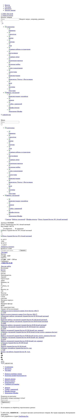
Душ (10, 45)
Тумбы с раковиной (15, 104)
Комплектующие (14, 75)
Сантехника (10, 27)
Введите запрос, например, (31, 19)
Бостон (3, 270)
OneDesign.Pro (23, 416)
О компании (9, 367)
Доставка (8, 7)
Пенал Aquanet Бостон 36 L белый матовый (53, 219)
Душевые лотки (14, 57)
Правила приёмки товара (13, 374)
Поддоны (12, 87)
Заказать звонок (10, 10)
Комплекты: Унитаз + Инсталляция (21, 79)
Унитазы (12, 42)
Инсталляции (13, 53)
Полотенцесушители (16, 60)
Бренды (7, 5)
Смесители (12, 34)
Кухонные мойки (14, 64)
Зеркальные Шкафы (15, 111)
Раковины (12, 30)
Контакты (8, 8)
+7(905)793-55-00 (6, 263)
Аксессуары (13, 72)
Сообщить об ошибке (12, 384)
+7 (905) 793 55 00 (7, 14)
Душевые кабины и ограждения (19, 49)
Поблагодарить (10, 381)
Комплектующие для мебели (18, 96)
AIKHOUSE (6, 115)
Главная (8, 219)
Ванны (11, 38)
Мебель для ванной (12, 92)
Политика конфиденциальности (15, 375)
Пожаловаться (9, 382)
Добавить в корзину (7, 247)
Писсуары (12, 90)
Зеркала (11, 100)
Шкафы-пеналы (14, 107)
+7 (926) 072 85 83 (7, 15)
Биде (10, 83)
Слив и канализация (15, 68)
